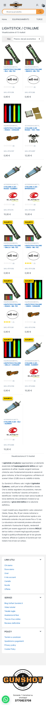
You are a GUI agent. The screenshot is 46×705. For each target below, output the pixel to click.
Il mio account (10, 577)
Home (4, 19)
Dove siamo (9, 569)
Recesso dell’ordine (12, 623)
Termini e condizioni (12, 637)
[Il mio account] (37, 5)
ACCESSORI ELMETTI (32, 126)
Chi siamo (8, 565)
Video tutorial (9, 607)
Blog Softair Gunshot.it (13, 603)
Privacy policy (10, 645)
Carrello (7, 581)
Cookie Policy (9, 649)
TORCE (39, 19)
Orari (6, 573)
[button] (5, 699)
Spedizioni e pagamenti (14, 641)
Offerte (7, 589)
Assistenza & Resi (11, 615)
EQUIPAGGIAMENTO (20, 19)
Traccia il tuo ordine (12, 619)
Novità (7, 585)
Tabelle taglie (9, 611)
